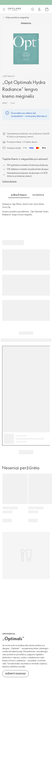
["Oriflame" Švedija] (14, 9)
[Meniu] (4, 9)
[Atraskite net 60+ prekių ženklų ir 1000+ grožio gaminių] (32, 9)
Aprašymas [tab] (19, 195)
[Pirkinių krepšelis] (47, 9)
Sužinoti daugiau (9, 181)
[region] (26, 49)
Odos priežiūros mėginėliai (17, 17)
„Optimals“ (8, 76)
